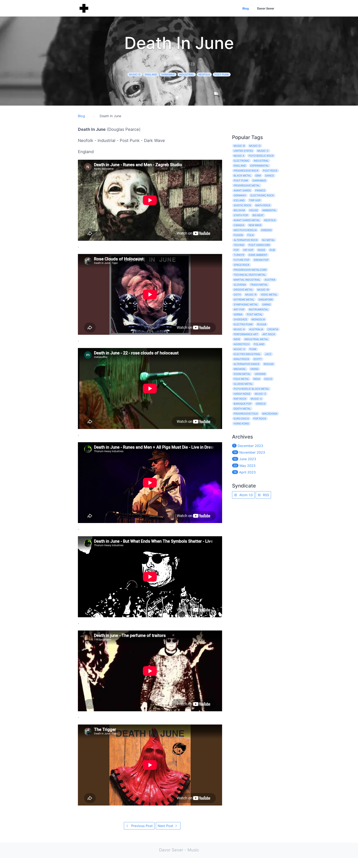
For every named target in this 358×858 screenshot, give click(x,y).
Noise (261, 249)
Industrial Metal (256, 339)
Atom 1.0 (245, 495)
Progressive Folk (246, 413)
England (151, 74)
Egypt (258, 359)
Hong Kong (241, 423)
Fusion (238, 235)
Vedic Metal (269, 294)
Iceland (239, 200)
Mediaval (240, 369)
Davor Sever (265, 8)
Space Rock (241, 264)
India (256, 378)
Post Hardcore (259, 245)
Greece (261, 403)
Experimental (259, 165)
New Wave (255, 225)
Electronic (241, 160)
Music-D (134, 74)
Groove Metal (243, 289)
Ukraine (260, 373)
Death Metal (242, 408)
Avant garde (242, 190)
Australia (256, 329)
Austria (270, 279)
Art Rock (268, 334)
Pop (236, 249)
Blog (245, 8)
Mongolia (258, 319)
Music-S (256, 398)
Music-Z (260, 393)
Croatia (272, 329)
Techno (239, 245)
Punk (252, 349)
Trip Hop (255, 200)
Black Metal (242, 175)
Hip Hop (248, 249)
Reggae (269, 364)
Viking (254, 369)
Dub (272, 249)
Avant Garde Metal (247, 220)
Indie (237, 339)
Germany (240, 195)
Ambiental (269, 210)
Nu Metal (268, 240)
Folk (250, 235)
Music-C (263, 150)
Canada (239, 225)
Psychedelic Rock (261, 155)
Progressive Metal (247, 185)
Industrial (186, 74)
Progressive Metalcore (250, 269)
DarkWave (168, 74)
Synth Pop (241, 215)
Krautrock (241, 359)
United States (243, 150)
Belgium (239, 210)
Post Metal (254, 314)
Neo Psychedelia (245, 230)
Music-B (239, 145)
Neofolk (204, 74)
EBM (258, 175)
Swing (266, 304)
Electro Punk (243, 324)
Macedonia (269, 413)
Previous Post (141, 826)
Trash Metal (259, 284)
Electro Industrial (247, 354)
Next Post (166, 826)
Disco (268, 378)
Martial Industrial (247, 279)
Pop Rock (259, 418)
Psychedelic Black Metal (251, 388)
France (260, 190)
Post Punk (221, 74)
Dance (269, 175)
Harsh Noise (242, 393)
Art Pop (239, 309)
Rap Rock (240, 398)
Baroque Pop (243, 403)
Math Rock (262, 205)
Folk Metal (241, 378)
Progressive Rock (246, 170)
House (253, 210)
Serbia (238, 314)
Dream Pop (261, 259)
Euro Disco (241, 418)
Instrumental (258, 309)
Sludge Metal (243, 383)
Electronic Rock (262, 195)
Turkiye (239, 254)
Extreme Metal (244, 299)
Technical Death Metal (250, 274)
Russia (261, 324)
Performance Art (246, 334)
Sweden (266, 230)
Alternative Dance (246, 364)
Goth (237, 294)
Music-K (239, 329)
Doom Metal (242, 373)
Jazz (268, 354)
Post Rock (270, 170)
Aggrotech (241, 344)
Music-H (239, 349)
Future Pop (241, 259)
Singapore (266, 299)
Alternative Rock (246, 240)
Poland (259, 344)
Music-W (263, 289)
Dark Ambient (258, 254)
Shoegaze (240, 319)
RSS (265, 495)
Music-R (250, 294)
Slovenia (240, 284)
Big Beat (258, 215)
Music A (239, 155)
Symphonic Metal (246, 304)
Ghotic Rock (242, 205)
